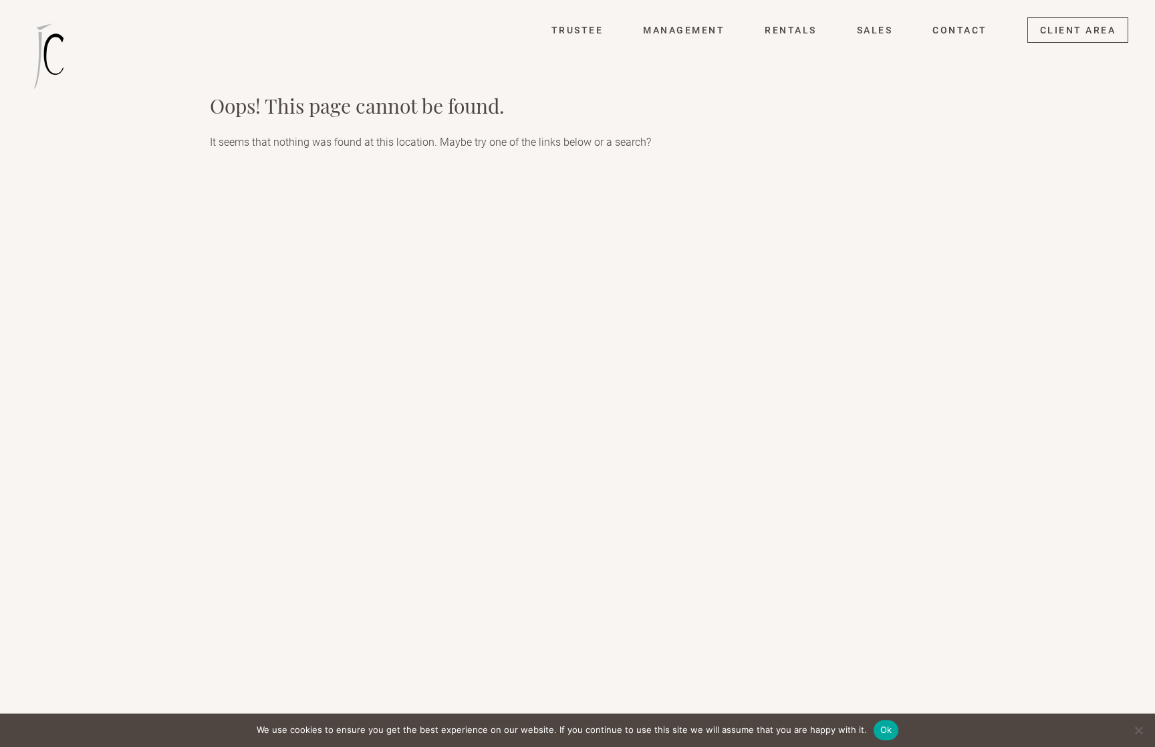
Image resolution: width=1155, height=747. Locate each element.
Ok (886, 729)
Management (684, 30)
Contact (959, 30)
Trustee (577, 30)
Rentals (791, 30)
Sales (875, 30)
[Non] (1138, 730)
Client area (1078, 30)
